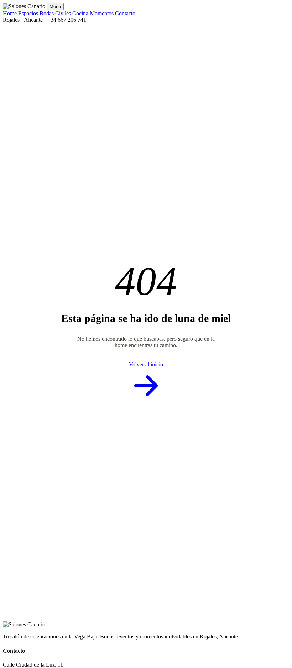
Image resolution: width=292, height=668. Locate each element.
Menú (55, 6)
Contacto (125, 13)
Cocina (80, 13)
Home (10, 13)
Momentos (102, 13)
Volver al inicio (146, 364)
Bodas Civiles (55, 13)
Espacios (28, 13)
